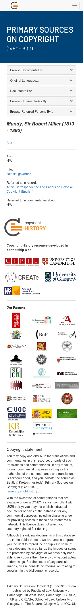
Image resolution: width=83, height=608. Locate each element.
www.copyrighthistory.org (25, 491)
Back (10, 142)
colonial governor (19, 173)
